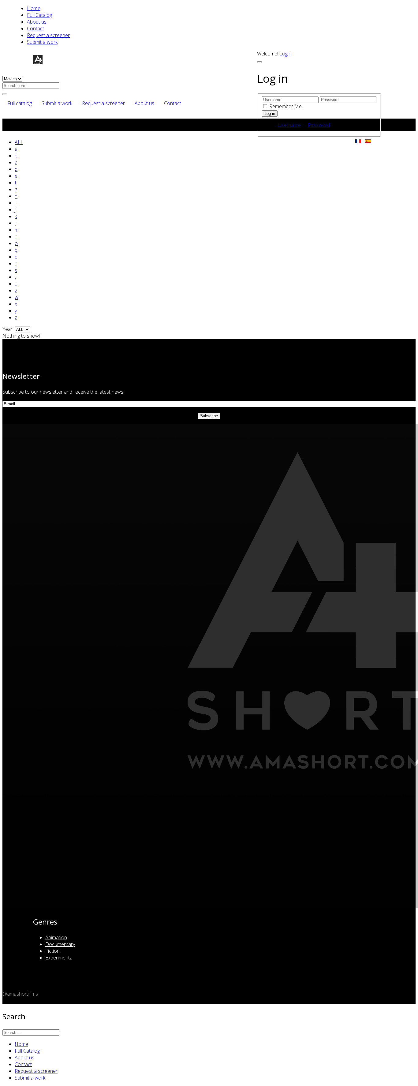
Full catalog (19, 103)
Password (319, 125)
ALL (19, 142)
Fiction (52, 951)
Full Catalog (39, 15)
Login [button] (285, 53)
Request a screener (48, 35)
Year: (8, 329)
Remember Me (285, 106)
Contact (35, 28)
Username (289, 125)
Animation (56, 937)
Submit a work (42, 42)
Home (33, 8)
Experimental (59, 957)
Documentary (60, 944)
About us (37, 21)
